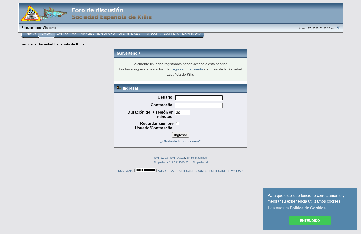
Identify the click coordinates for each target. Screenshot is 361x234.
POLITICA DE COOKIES (192, 170)
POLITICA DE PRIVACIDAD (226, 170)
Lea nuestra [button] (297, 208)
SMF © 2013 (177, 157)
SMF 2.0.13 (161, 157)
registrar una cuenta (187, 69)
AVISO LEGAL (166, 170)
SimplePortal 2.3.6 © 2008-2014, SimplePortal (181, 162)
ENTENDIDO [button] (310, 220)
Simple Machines (197, 157)
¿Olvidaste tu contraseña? (180, 141)
